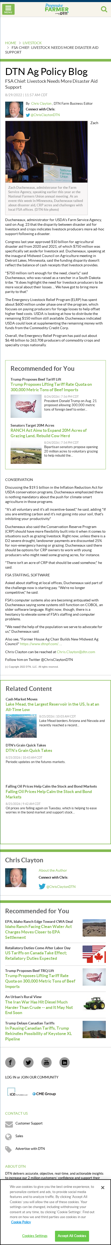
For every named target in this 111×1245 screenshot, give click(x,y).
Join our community (39, 1077)
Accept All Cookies (72, 1236)
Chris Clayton (41, 103)
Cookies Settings (34, 1236)
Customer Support (29, 1123)
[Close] (102, 1187)
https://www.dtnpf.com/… (40, 644)
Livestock (32, 43)
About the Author (53, 870)
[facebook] (10, 1062)
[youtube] (46, 1062)
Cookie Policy (21, 1222)
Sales (19, 1136)
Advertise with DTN (30, 1149)
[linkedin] (64, 1062)
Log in (11, 1077)
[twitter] (28, 1062)
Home (10, 43)
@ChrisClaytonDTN (45, 115)
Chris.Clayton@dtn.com (76, 652)
